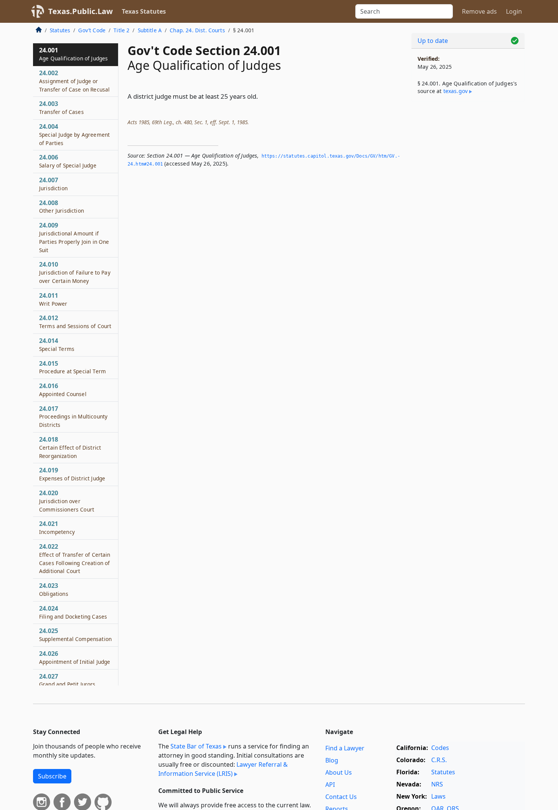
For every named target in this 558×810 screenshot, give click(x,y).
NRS (437, 784)
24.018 (70, 447)
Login (514, 11)
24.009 (74, 237)
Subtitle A (150, 30)
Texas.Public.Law (80, 11)
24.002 (74, 81)
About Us (338, 772)
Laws (438, 796)
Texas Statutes (144, 11)
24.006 (67, 161)
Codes (440, 748)
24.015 (72, 367)
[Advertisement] (468, 226)
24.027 (67, 680)
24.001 (73, 54)
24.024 (73, 612)
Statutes (60, 30)
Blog (331, 760)
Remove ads (479, 11)
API (330, 784)
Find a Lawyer (344, 748)
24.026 (74, 657)
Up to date (433, 40)
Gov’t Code (92, 30)
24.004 (74, 134)
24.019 (72, 474)
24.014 (56, 344)
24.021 (57, 527)
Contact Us (341, 797)
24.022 (74, 558)
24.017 (73, 416)
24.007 (53, 184)
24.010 (74, 272)
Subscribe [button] (52, 776)
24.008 (61, 207)
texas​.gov (455, 91)
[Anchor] (262, 96)
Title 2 (121, 30)
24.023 (53, 589)
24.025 (75, 635)
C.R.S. (439, 760)
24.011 (53, 299)
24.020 (66, 501)
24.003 (61, 107)
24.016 (63, 390)
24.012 (75, 322)
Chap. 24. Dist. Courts (197, 30)
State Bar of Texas (196, 746)
